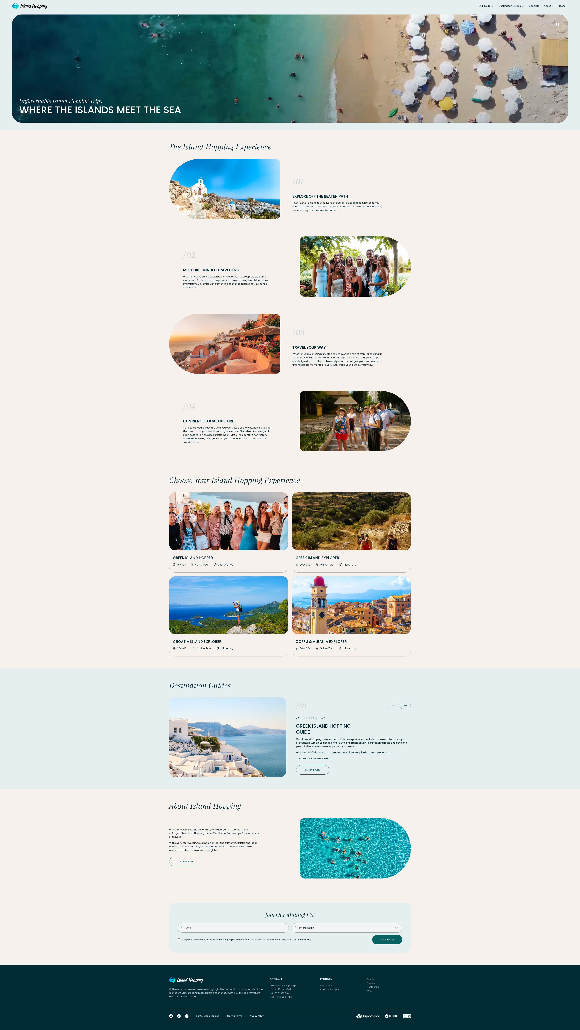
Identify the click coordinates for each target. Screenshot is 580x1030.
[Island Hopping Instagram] (179, 1016)
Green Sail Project (329, 989)
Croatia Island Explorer (197, 641)
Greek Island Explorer (317, 557)
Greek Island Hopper (193, 557)
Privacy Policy (304, 939)
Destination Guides (510, 6)
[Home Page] (29, 6)
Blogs (562, 6)
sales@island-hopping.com (285, 985)
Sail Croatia (326, 985)
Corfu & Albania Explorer (321, 641)
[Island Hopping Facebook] (171, 1016)
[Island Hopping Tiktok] (186, 1016)
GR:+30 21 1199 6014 (280, 993)
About (547, 6)
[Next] (405, 705)
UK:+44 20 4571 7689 (280, 989)
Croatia (371, 979)
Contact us (373, 987)
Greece (371, 983)
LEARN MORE (312, 770)
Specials (534, 6)
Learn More (185, 861)
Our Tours (484, 6)
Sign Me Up (387, 939)
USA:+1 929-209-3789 (281, 997)
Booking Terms (234, 1015)
